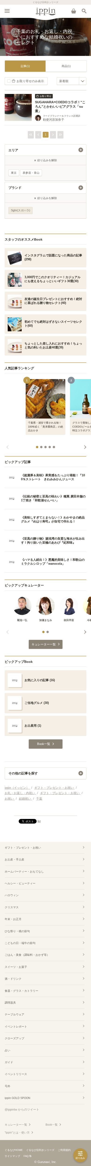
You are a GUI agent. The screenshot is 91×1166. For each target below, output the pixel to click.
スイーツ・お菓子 (16, 967)
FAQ (26, 1156)
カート (73, 11)
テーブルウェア (14, 1014)
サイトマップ (12, 1156)
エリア (13, 150)
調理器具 (10, 1002)
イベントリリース (16, 1074)
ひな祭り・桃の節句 (17, 931)
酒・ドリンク (13, 978)
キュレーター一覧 (16, 1124)
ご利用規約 (64, 1150)
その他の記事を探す (23, 773)
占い (7, 1050)
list (39, 821)
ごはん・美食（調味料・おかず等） (27, 955)
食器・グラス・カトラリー (21, 990)
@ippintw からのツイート (22, 1109)
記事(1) (25, 66)
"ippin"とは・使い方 (17, 1132)
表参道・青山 (31, 172)
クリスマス (12, 907)
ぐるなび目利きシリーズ (40, 1150)
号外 (7, 1086)
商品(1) (66, 66)
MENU (7, 11)
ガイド (9, 1062)
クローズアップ (14, 1038)
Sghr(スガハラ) (20, 210)
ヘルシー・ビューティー (20, 883)
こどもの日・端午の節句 (20, 943)
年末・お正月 (13, 919)
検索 (84, 11)
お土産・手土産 (14, 859)
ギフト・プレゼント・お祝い (23, 847)
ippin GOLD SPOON (17, 1098)
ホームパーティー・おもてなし (24, 871)
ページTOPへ (45, 810)
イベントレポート (16, 1026)
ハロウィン (12, 895)
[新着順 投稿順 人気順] (71, 81)
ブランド (14, 188)
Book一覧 (52, 1124)
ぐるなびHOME (14, 1150)
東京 (14, 172)
